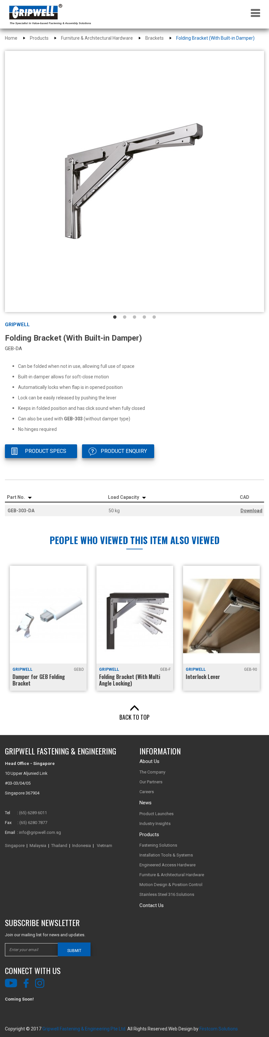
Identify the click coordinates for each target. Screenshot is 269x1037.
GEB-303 (73, 418)
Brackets (154, 38)
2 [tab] (124, 317)
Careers (146, 791)
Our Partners (150, 781)
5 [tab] (154, 317)
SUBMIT (74, 950)
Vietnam (104, 845)
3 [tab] (134, 317)
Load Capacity (124, 497)
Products (39, 38)
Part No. (16, 497)
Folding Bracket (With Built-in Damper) (215, 38)
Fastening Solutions (158, 845)
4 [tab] (144, 317)
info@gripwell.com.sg (40, 832)
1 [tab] (115, 317)
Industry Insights (155, 823)
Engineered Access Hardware (167, 864)
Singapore (15, 845)
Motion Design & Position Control (170, 884)
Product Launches (156, 813)
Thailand (59, 845)
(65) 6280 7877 (33, 822)
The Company (152, 772)
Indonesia (81, 845)
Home (11, 38)
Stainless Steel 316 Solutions (166, 894)
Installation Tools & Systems (166, 855)
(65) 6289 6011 (33, 812)
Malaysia (38, 845)
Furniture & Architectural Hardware (97, 38)
